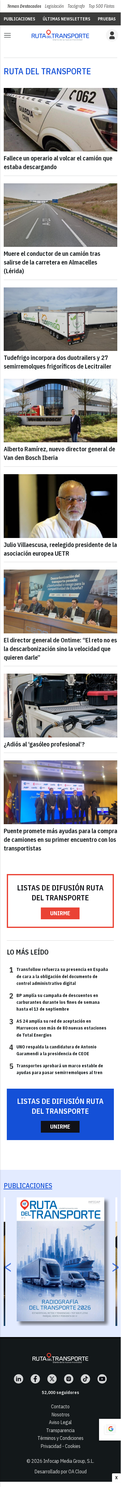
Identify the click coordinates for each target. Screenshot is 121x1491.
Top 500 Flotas (102, 6)
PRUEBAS (107, 19)
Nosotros (60, 1414)
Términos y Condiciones (60, 1438)
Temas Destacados (24, 6)
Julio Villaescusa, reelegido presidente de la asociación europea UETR (60, 548)
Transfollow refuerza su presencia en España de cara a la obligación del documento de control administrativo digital (58, 976)
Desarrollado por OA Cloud (60, 1471)
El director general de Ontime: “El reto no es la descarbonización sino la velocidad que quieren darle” (60, 649)
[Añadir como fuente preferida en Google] (110, 1430)
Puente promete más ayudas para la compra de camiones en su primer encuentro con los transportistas (60, 839)
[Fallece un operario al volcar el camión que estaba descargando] (60, 120)
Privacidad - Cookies (60, 1446)
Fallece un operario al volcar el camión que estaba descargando (58, 162)
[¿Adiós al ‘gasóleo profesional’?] (60, 705)
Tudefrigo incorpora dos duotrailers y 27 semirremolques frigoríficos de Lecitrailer (57, 361)
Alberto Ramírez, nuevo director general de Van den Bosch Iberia (59, 453)
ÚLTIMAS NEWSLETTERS (66, 19)
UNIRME (60, 913)
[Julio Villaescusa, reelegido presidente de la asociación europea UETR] (60, 506)
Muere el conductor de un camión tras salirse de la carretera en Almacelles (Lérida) (52, 262)
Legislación (54, 6)
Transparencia (60, 1430)
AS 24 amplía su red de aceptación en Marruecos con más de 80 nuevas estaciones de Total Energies (57, 1028)
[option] (60, 1259)
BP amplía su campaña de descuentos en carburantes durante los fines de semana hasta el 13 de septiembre (54, 1002)
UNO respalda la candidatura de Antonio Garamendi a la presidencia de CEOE (53, 1049)
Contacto (60, 1406)
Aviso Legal (60, 1422)
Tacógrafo (76, 6)
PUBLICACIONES (19, 19)
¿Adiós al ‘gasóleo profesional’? (44, 744)
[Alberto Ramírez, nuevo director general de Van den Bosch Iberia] (60, 411)
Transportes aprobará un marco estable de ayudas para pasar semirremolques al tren (56, 1068)
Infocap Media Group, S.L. (68, 1461)
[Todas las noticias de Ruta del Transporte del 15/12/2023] (60, 35)
